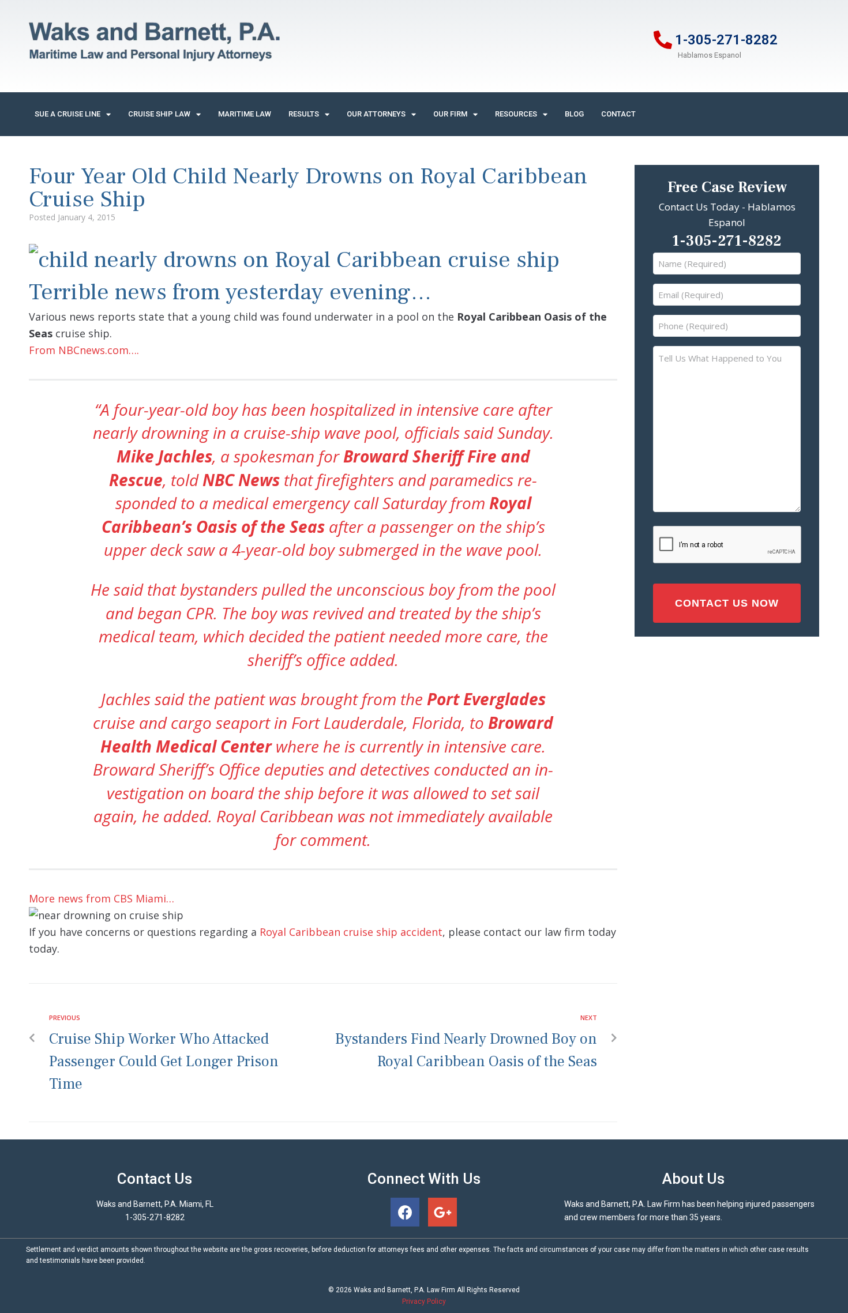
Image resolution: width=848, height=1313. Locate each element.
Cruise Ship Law (159, 114)
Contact (618, 114)
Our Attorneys (376, 114)
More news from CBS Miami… (101, 898)
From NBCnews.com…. (84, 350)
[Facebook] (405, 1212)
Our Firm (450, 114)
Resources (516, 114)
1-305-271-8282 (726, 40)
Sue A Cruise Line (67, 114)
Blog (574, 114)
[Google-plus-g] (442, 1212)
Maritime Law (244, 114)
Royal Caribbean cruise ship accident (351, 932)
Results (303, 114)
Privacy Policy (424, 1301)
